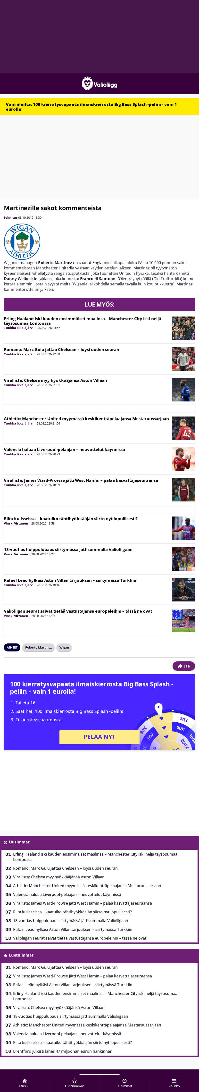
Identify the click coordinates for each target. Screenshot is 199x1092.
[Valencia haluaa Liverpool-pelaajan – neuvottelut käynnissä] (183, 459)
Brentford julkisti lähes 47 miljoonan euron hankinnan (62, 1051)
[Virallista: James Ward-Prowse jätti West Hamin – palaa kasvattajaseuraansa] (183, 489)
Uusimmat (19, 842)
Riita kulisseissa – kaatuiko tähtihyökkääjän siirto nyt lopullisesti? (71, 518)
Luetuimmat (21, 955)
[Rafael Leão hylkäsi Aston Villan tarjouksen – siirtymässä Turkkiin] (183, 589)
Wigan (64, 647)
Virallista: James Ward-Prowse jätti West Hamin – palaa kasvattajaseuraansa (81, 480)
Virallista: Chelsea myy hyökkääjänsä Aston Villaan (55, 380)
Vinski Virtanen (16, 523)
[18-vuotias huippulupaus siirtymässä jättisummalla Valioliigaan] (183, 559)
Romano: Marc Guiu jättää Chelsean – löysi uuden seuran (61, 349)
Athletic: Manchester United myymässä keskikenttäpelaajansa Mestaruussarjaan (86, 418)
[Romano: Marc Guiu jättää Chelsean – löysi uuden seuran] (183, 359)
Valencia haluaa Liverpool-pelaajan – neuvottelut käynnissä (64, 449)
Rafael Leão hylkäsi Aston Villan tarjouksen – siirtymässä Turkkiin (71, 580)
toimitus (10, 217)
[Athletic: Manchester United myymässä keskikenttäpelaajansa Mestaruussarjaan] (183, 428)
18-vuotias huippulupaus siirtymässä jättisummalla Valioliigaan (68, 549)
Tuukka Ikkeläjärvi (18, 327)
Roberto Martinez (38, 647)
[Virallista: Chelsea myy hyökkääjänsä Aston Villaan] (183, 389)
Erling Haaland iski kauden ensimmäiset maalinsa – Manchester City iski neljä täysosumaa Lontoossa (82, 321)
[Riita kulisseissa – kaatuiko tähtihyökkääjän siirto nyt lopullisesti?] (183, 528)
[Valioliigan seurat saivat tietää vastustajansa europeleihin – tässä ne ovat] (183, 620)
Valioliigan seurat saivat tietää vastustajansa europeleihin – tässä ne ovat (78, 611)
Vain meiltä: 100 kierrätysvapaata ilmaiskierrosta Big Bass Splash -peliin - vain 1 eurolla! (91, 106)
